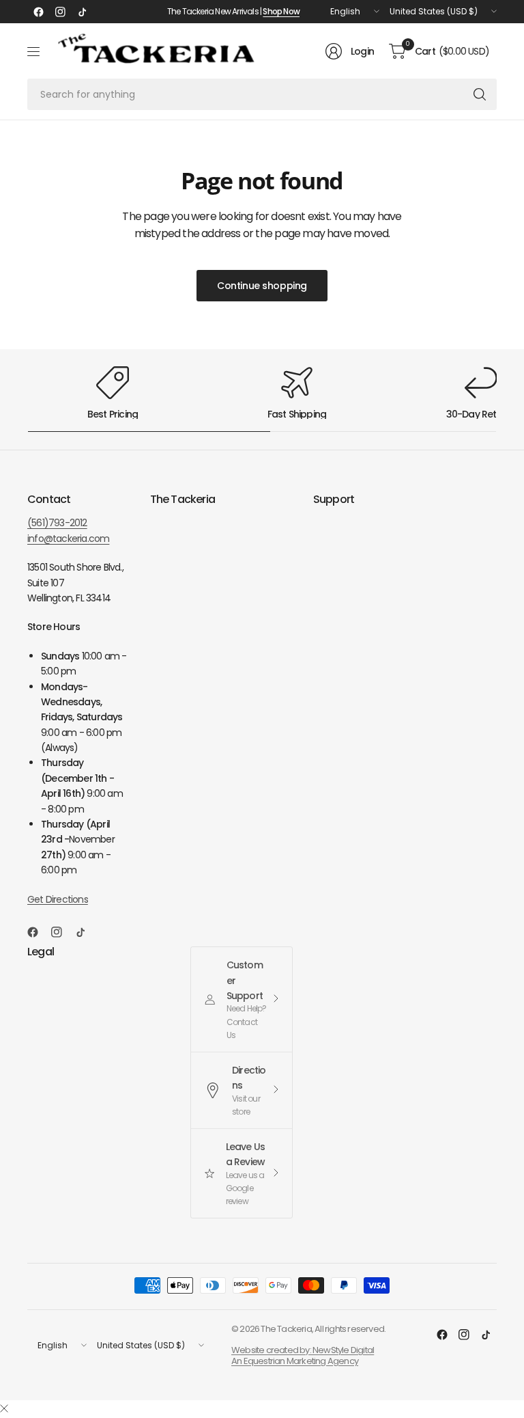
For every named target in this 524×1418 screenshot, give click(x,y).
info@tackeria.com (68, 538)
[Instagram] (60, 12)
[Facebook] (38, 12)
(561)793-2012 (57, 523)
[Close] (4, 1409)
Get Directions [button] (57, 899)
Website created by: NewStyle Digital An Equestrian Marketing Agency (302, 1355)
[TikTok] (82, 12)
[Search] (480, 94)
